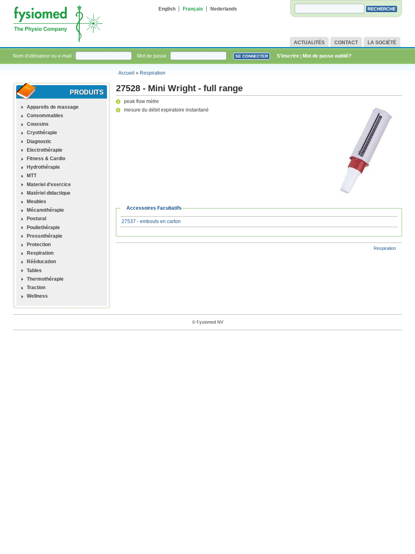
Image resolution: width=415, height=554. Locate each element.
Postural (36, 218)
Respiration (152, 73)
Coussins (38, 124)
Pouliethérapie (43, 227)
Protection (39, 244)
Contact (346, 42)
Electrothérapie (44, 150)
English (166, 9)
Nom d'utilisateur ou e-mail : (44, 56)
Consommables (45, 115)
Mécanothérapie (45, 210)
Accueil (126, 73)
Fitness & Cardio (46, 158)
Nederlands (223, 9)
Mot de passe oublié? (327, 56)
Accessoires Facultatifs (154, 208)
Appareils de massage (53, 107)
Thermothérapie (45, 279)
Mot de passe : (153, 56)
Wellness (37, 296)
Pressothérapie (44, 236)
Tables (34, 270)
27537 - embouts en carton (151, 221)
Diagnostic (39, 141)
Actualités (309, 42)
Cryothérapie (42, 132)
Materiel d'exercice (49, 184)
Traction (36, 287)
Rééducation (41, 261)
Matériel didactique (49, 193)
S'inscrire (288, 56)
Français (193, 9)
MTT (31, 175)
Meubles (36, 201)
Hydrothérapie (43, 167)
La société (382, 42)
